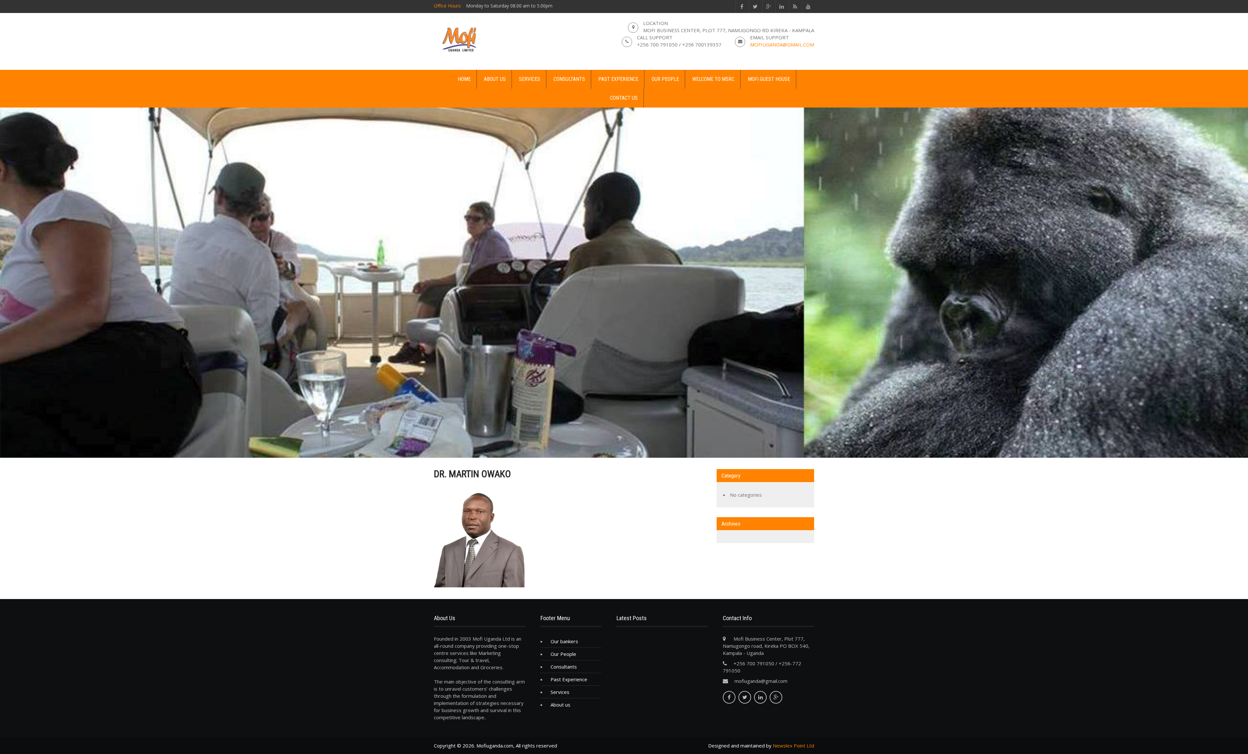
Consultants (569, 79)
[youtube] (808, 6)
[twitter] (755, 6)
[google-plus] (768, 6)
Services (529, 79)
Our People (665, 79)
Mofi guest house (769, 79)
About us (495, 79)
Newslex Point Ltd (793, 745)
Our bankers (564, 641)
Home (464, 79)
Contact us (624, 98)
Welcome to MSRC (713, 79)
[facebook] (741, 6)
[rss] (795, 6)
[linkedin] (781, 6)
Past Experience (618, 79)
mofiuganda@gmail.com (782, 44)
